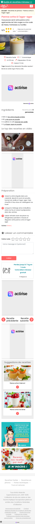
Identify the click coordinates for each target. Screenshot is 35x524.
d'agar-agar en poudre (13, 124)
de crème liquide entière (16, 117)
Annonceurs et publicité (12, 508)
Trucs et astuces (18, 485)
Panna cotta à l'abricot (17, 383)
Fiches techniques (21, 483)
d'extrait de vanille (21, 122)
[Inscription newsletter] (17, 459)
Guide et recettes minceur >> (17, 1)
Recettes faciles (11, 480)
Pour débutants (16, 66)
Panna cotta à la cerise (17, 409)
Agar (13, 69)
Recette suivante (24, 319)
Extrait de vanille (6, 69)
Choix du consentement (23, 518)
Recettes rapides (27, 66)
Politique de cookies (21, 514)
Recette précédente (12, 319)
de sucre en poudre (13, 119)
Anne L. (9, 226)
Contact (26, 508)
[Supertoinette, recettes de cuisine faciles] (4, 6)
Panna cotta (20, 69)
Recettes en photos (15, 11)
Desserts (8, 66)
